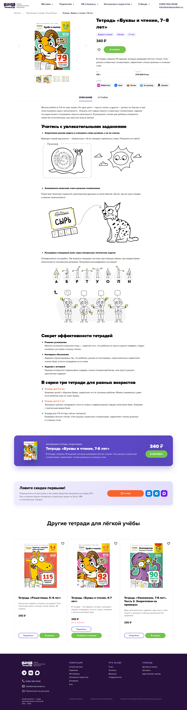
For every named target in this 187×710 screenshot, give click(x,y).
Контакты (112, 670)
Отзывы (103, 97)
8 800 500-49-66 (168, 4)
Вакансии (112, 674)
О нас (111, 667)
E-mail (127, 493)
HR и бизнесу (88, 4)
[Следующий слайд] (86, 46)
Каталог (17, 13)
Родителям (66, 4)
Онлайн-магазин (76, 667)
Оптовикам (73, 681)
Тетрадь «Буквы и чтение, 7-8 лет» (77, 13)
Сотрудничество (115, 677)
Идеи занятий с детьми (151, 674)
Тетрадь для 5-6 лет (55, 388)
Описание (85, 97)
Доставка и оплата (149, 667)
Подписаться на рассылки (37, 691)
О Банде (142, 4)
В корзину (156, 454)
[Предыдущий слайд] (19, 46)
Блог (71, 684)
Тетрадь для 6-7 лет (55, 401)
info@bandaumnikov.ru (171, 7)
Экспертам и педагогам (117, 4)
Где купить (146, 670)
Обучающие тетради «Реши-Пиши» (41, 13)
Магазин (46, 4)
